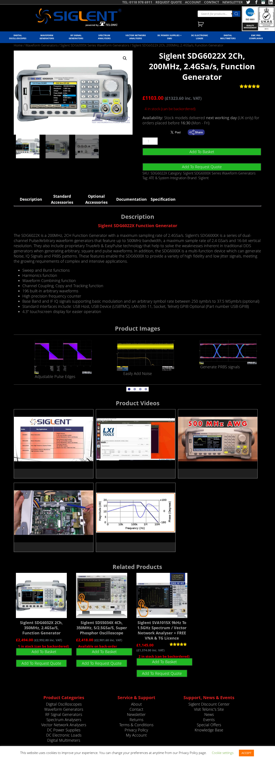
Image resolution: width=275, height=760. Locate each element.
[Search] (236, 14)
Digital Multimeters (228, 37)
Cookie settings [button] (223, 753)
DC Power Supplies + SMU (169, 37)
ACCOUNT (193, 2)
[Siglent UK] (78, 17)
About (136, 704)
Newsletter (136, 714)
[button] (125, 58)
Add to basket (201, 151)
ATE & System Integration (167, 178)
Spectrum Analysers (104, 37)
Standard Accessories (62, 199)
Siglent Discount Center (209, 704)
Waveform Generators (47, 37)
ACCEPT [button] (246, 753)
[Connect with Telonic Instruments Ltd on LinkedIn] (270, 2)
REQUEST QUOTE (169, 2)
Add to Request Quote (202, 166)
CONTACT (211, 2)
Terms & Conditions (136, 724)
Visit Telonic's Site (209, 709)
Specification (163, 199)
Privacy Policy (136, 729)
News (209, 714)
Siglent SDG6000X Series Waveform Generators (94, 45)
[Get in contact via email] (198, 132)
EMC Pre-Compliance (256, 37)
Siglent (203, 178)
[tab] (31, 199)
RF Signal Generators (76, 37)
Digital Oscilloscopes (17, 37)
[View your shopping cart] (201, 24)
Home (18, 45)
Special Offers (209, 724)
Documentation (130, 199)
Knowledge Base (209, 729)
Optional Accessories (96, 199)
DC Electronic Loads (199, 37)
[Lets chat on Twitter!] (248, 2)
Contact (136, 709)
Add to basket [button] (44, 651)
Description (31, 199)
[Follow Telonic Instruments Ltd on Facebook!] (255, 2)
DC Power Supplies (63, 729)
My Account (136, 735)
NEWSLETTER (232, 2)
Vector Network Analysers (135, 37)
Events (209, 719)
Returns (136, 719)
